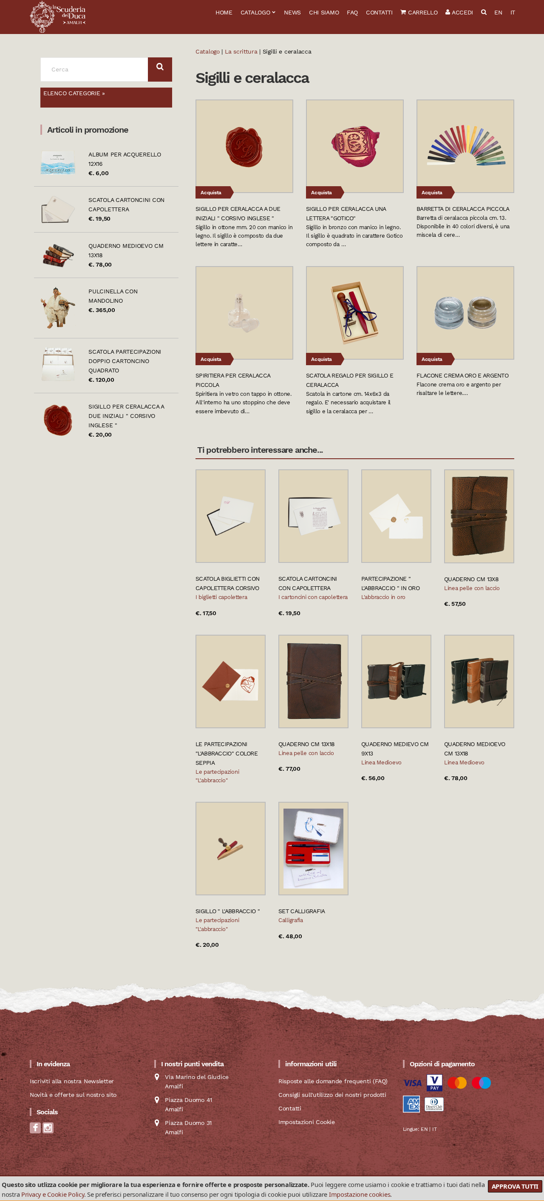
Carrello (421, 12)
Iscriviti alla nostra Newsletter (72, 1081)
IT (512, 12)
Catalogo (255, 12)
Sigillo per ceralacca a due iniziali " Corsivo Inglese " (126, 416)
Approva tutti (515, 1186)
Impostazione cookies (359, 1194)
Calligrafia (290, 920)
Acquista (211, 193)
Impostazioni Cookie (306, 1122)
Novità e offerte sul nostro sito (73, 1094)
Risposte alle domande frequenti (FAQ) (333, 1081)
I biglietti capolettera (221, 597)
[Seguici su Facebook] (35, 1130)
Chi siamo (324, 12)
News (292, 12)
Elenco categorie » (74, 93)
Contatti (379, 12)
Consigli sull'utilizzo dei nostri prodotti (332, 1094)
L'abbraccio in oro (383, 597)
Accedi (461, 12)
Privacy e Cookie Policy (52, 1194)
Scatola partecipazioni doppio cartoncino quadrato (124, 361)
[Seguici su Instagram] (48, 1130)
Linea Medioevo (381, 762)
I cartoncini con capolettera (313, 597)
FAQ (352, 12)
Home (223, 12)
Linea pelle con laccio (472, 588)
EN (498, 12)
